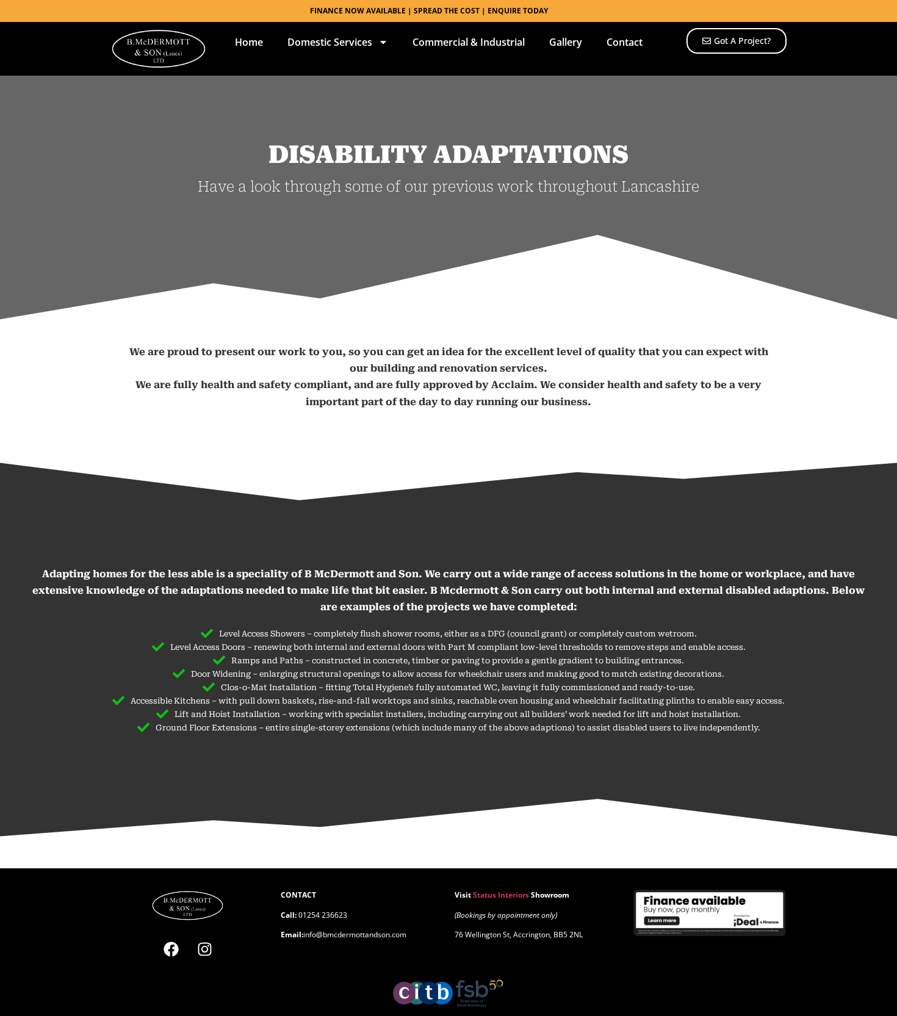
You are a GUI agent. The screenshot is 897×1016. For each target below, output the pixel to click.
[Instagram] (204, 949)
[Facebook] (171, 949)
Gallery (565, 42)
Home (249, 42)
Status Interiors (501, 895)
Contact (625, 42)
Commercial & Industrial (468, 42)
